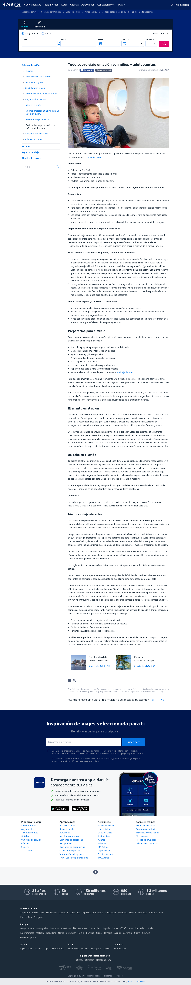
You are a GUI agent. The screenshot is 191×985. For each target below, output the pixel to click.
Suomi (137, 932)
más (130, 981)
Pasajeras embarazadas (36, 133)
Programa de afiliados (146, 829)
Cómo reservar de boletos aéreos (41, 93)
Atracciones (87, 4)
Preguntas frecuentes (35, 99)
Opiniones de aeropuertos (72, 847)
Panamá (153, 912)
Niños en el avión (33, 105)
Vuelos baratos (32, 4)
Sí (153, 699)
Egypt (23, 948)
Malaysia (85, 948)
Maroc (38, 948)
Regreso (125, 39)
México (132, 912)
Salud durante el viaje (35, 88)
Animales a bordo (33, 139)
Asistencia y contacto (146, 843)
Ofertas (74, 4)
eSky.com (89, 959)
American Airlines (106, 825)
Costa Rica (75, 912)
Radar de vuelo (67, 829)
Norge (61, 932)
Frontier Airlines (105, 854)
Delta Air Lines (105, 832)
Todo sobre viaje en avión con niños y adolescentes (40, 126)
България (55, 928)
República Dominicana (92, 912)
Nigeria (46, 948)
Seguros (25, 847)
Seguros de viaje (30, 152)
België (23, 928)
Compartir (88, 70)
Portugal (90, 932)
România (107, 932)
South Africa (58, 948)
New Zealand (120, 948)
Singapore (96, 948)
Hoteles (26, 146)
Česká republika (68, 928)
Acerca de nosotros (145, 825)
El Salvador (51, 912)
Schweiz (146, 932)
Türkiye (106, 948)
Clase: (155, 33)
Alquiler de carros (31, 158)
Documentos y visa (34, 82)
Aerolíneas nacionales (70, 836)
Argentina (25, 912)
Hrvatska (133, 928)
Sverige (117, 932)
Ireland (143, 928)
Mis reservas (142, 836)
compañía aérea (93, 157)
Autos (64, 4)
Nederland (51, 932)
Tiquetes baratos (29, 832)
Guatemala (110, 912)
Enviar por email (104, 70)
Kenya (31, 948)
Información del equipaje (72, 854)
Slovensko (128, 932)
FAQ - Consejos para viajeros (74, 857)
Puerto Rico (26, 917)
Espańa (106, 928)
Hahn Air (102, 843)
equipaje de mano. (126, 372)
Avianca (101, 839)
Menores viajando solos (37, 119)
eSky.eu (79, 959)
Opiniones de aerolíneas (71, 839)
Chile (42, 912)
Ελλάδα (123, 928)
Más (120, 4)
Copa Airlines (104, 850)
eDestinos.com (103, 959)
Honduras (122, 912)
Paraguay (38, 917)
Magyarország (27, 932)
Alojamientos (51, 4)
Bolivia (34, 912)
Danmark (82, 928)
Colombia (63, 912)
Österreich (71, 932)
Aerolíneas (65, 832)
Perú (161, 912)
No (162, 699)
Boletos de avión (31, 65)
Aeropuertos (66, 843)
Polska (81, 932)
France (115, 928)
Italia (150, 928)
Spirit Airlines (104, 836)
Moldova (40, 932)
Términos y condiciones (147, 832)
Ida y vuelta (31, 33)
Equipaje (29, 71)
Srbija (99, 932)
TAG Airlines (103, 857)
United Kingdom (28, 937)
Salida (100, 39)
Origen (24, 39)
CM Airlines (103, 847)
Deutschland (95, 928)
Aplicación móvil (106, 4)
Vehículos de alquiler (31, 839)
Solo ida (49, 33)
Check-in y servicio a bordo (38, 76)
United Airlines (104, 829)
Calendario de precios (70, 850)
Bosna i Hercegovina (38, 928)
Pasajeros (150, 39)
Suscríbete (133, 742)
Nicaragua (142, 912)
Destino (64, 39)
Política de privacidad (146, 839)
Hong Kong (73, 948)
